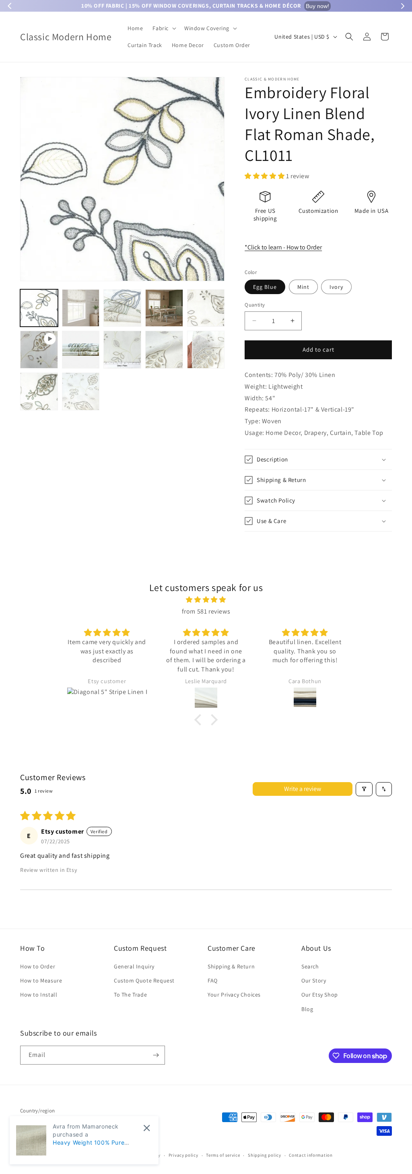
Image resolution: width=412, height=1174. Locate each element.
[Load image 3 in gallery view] (122, 308)
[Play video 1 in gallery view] (39, 350)
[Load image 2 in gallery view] (81, 308)
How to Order (37, 966)
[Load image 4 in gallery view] (164, 308)
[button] (163, 28)
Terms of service (223, 1155)
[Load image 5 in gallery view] (206, 308)
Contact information (310, 1155)
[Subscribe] (156, 1055)
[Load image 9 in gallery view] (206, 350)
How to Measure (41, 980)
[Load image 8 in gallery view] (164, 350)
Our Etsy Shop (319, 994)
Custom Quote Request (144, 980)
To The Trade (130, 994)
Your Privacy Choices (234, 994)
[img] (205, 600)
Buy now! (317, 6)
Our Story (313, 980)
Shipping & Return (231, 966)
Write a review (302, 789)
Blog (307, 1009)
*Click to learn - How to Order (283, 247)
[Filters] (364, 789)
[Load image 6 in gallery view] (81, 350)
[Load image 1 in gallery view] (39, 308)
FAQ (213, 980)
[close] (146, 1128)
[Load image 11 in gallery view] (81, 391)
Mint (303, 286)
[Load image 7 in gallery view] (122, 350)
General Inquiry (134, 966)
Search (310, 966)
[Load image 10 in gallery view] (39, 391)
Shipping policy (264, 1155)
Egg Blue (265, 286)
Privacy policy (183, 1155)
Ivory (336, 286)
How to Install (38, 994)
